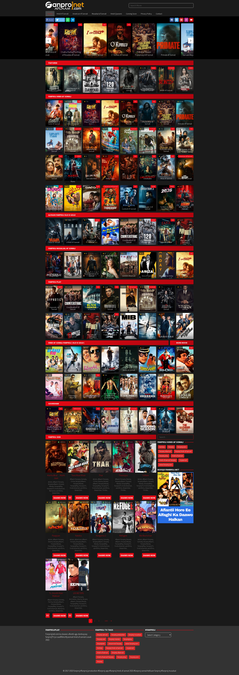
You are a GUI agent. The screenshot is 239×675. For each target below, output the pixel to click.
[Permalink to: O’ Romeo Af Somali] (95, 40)
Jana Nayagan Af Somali (72, 89)
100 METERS (78, 593)
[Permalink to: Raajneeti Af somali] (128, 386)
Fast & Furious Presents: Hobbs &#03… (184, 335)
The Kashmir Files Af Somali (185, 430)
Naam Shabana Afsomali (147, 396)
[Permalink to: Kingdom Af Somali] (91, 231)
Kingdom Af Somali (91, 241)
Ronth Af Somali (166, 90)
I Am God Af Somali (71, 55)
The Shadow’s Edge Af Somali (147, 89)
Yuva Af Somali (54, 242)
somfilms (59, 491)
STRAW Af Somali (72, 242)
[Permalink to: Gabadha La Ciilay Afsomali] (110, 265)
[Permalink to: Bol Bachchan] (145, 516)
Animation (73, 599)
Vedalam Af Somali (91, 396)
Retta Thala (110, 178)
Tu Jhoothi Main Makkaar (56, 594)
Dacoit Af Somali (91, 209)
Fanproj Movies (78, 483)
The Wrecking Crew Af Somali (73, 123)
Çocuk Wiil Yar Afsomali (72, 275)
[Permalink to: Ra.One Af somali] (166, 359)
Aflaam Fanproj (58, 482)
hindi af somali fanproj (167, 460)
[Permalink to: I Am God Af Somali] (70, 40)
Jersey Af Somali (110, 431)
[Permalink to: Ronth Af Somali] (166, 79)
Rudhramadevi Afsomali (166, 396)
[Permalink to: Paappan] (56, 516)
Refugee (123, 535)
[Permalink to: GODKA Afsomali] (128, 265)
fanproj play (163, 456)
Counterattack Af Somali (128, 241)
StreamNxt (55, 493)
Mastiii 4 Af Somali (54, 209)
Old (191, 348)
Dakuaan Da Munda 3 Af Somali (54, 89)
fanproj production (118, 635)
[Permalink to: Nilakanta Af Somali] (91, 140)
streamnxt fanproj (115, 643)
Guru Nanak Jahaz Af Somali (185, 150)
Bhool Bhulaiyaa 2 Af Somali (166, 430)
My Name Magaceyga (54, 275)
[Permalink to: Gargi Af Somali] (128, 420)
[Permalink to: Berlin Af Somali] (128, 359)
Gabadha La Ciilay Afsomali (110, 275)
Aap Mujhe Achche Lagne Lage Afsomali (110, 240)
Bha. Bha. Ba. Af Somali (185, 208)
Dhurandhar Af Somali (147, 123)
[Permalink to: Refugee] (123, 516)
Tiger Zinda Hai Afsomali (185, 396)
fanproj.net (101, 639)
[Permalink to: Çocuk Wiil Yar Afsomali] (72, 265)
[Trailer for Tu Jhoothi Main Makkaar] (47, 615)
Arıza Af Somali (147, 276)
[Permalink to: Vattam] (145, 456)
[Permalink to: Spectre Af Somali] (166, 325)
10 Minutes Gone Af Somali (72, 336)
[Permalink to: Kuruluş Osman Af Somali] (91, 265)
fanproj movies (114, 639)
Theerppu (123, 475)
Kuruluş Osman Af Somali (91, 275)
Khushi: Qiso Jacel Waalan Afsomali (91, 369)
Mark (129, 178)
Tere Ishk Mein (91, 178)
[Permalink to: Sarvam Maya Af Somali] (168, 40)
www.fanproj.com (165, 465)
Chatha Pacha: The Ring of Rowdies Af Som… (91, 122)
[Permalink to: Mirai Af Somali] (166, 167)
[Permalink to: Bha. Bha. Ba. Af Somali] (184, 198)
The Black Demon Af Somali (91, 308)
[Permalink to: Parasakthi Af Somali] (192, 34)
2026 (153, 186)
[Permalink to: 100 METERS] (78, 574)
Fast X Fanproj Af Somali (110, 336)
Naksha (78, 535)
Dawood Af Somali (91, 89)
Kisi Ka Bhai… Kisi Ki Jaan (56, 476)
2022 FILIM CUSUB (111, 409)
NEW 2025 (77, 409)
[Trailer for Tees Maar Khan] (70, 498)
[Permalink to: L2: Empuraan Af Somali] (128, 79)
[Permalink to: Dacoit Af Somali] (91, 198)
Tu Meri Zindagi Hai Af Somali (166, 208)
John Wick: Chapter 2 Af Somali (166, 307)
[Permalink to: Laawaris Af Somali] (184, 359)
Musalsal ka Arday (166, 276)
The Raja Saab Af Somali (91, 430)
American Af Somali (185, 156)
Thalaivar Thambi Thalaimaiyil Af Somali (166, 122)
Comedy (83, 479)
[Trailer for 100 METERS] (70, 615)
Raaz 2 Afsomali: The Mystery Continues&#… (110, 395)
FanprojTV (50, 488)
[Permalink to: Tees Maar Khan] (78, 456)
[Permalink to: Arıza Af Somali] (147, 265)
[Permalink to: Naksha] (78, 516)
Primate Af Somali (144, 55)
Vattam (145, 475)
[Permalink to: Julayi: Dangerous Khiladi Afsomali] (72, 359)
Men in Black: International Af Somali (129, 335)
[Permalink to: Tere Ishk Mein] (91, 167)
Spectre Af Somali (166, 337)
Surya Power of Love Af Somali (54, 123)
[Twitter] (177, 20)
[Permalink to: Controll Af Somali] (128, 198)
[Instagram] (186, 20)
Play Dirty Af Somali (184, 241)
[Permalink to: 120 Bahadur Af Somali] (110, 79)
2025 (60, 68)
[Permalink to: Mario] (72, 167)
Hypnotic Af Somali (54, 308)
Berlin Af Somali (129, 370)
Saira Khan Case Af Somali (185, 89)
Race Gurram (110, 370)
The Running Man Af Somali (110, 208)
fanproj (171, 447)
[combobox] (161, 5)
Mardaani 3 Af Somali (147, 150)
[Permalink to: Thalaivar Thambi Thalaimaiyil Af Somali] (119, 40)
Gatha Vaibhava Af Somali (54, 177)
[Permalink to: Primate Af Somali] (143, 40)
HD (56, 25)
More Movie (181, 343)
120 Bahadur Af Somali (110, 89)
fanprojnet (101, 643)
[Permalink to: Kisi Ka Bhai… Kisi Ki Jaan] (56, 456)
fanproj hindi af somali (183, 451)
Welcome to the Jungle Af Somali (72, 430)
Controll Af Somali (129, 209)
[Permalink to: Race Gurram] (110, 359)
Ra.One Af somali (166, 370)
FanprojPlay (58, 486)
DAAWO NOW (60, 497)
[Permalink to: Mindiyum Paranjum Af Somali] (128, 140)
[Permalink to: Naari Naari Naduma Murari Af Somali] (110, 140)
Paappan (56, 535)
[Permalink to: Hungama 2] (100, 516)
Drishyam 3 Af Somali (147, 208)
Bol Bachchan (145, 535)
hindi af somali (60, 488)
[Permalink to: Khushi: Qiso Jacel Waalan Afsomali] (91, 359)
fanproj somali (102, 635)
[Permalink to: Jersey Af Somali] (110, 420)
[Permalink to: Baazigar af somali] (147, 359)
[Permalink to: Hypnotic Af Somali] (54, 298)
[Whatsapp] (68, 20)
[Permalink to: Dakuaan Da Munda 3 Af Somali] (54, 79)
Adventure (78, 539)
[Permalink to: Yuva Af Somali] (54, 231)
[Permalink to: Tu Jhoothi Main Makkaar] (56, 574)
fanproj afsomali (165, 451)
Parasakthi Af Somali (192, 43)
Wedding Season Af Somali (147, 430)
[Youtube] (191, 20)
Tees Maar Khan (78, 475)
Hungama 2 (101, 535)
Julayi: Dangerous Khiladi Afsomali (73, 369)
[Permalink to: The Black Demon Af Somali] (91, 298)
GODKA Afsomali (128, 276)
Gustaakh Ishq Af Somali (166, 150)
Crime (73, 481)
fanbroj (161, 447)
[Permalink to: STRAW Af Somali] (72, 231)
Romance (52, 491)
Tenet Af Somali (147, 337)
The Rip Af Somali (185, 178)
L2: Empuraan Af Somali (129, 89)
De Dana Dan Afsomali (54, 369)
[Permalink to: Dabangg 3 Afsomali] (72, 386)
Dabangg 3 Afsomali (73, 396)
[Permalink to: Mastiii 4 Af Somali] (54, 198)
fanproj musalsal (135, 635)
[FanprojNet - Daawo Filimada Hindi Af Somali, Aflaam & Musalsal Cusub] (65, 5)
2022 (153, 409)
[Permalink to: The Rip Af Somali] (184, 167)
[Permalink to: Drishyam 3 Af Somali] (147, 198)
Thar (101, 475)
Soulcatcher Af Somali (110, 308)
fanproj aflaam (53, 484)
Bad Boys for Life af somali (54, 336)
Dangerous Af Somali (129, 308)
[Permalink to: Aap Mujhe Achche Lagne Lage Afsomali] (110, 231)
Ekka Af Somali (166, 242)
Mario (73, 181)
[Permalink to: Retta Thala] (110, 167)
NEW (97, 68)
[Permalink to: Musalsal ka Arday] (166, 265)
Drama (100, 481)
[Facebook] (172, 20)
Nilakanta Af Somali (91, 150)
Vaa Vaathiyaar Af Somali (73, 208)
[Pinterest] (181, 20)
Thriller (104, 490)
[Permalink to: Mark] (128, 167)
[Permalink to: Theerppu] (123, 456)
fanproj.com (182, 447)
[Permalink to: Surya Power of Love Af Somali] (54, 113)
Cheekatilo (147, 178)
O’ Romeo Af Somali (95, 55)
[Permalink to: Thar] (100, 456)
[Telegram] (73, 20)
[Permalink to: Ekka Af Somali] (166, 231)
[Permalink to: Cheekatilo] (147, 167)
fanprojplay (128, 639)
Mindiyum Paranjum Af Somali (128, 149)
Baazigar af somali (147, 370)
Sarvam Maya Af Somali (168, 55)
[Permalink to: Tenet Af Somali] (147, 325)
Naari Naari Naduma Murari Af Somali (110, 149)
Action (50, 482)
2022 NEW (189, 409)
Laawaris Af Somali (184, 369)
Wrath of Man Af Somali (185, 308)
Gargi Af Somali (129, 431)
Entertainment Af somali (54, 396)
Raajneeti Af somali (128, 396)
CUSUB (176, 25)
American (133, 287)
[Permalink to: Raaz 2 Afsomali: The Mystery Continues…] (110, 386)
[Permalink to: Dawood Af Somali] (91, 79)
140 (106, 621)
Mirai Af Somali (166, 178)
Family (50, 602)
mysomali (183, 460)
